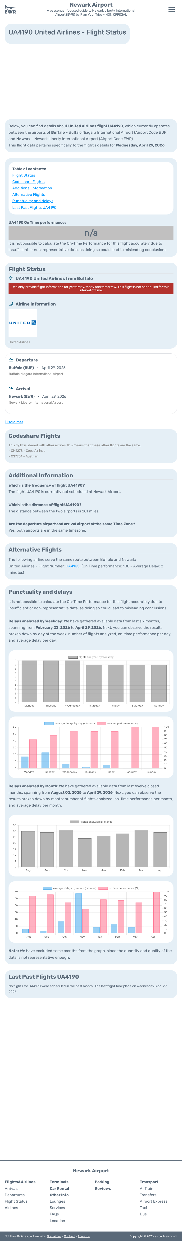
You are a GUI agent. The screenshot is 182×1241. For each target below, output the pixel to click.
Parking (102, 1182)
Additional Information (32, 188)
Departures (15, 1195)
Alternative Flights (28, 194)
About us (84, 1236)
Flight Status (23, 175)
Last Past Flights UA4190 (34, 207)
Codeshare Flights (28, 181)
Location (57, 1220)
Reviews (103, 1188)
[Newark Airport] (10, 9)
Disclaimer (54, 1236)
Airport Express (153, 1201)
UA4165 (73, 566)
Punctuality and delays (32, 201)
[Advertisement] (91, 81)
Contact (69, 1236)
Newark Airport (91, 5)
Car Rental (59, 1188)
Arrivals (11, 1188)
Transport (149, 1182)
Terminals (59, 1182)
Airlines (11, 1207)
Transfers (148, 1195)
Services (57, 1207)
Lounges (57, 1201)
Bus (143, 1214)
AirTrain (146, 1188)
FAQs (54, 1214)
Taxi (143, 1207)
